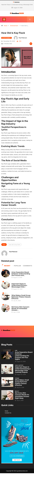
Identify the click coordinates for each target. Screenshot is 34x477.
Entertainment (14, 25)
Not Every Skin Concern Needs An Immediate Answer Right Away (22, 395)
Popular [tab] (17, 266)
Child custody (16, 282)
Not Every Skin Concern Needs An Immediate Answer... (20, 308)
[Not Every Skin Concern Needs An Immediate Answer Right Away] (7, 395)
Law (13, 270)
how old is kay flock (14, 244)
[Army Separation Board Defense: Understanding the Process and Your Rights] (7, 354)
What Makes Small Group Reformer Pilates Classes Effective (21, 296)
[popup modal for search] (30, 19)
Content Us (8, 413)
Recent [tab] (7, 266)
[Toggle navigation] (4, 19)
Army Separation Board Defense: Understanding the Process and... (21, 273)
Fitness (14, 293)
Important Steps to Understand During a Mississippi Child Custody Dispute (23, 369)
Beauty (14, 305)
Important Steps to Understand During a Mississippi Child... (19, 285)
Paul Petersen (23, 38)
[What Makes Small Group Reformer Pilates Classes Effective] (7, 382)
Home (5, 25)
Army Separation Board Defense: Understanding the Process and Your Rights (23, 355)
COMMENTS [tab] (27, 266)
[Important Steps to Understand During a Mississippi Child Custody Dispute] (7, 369)
